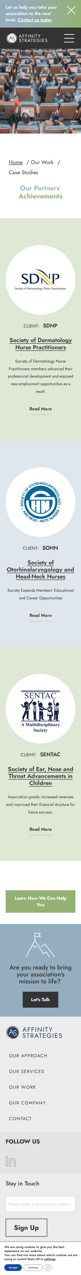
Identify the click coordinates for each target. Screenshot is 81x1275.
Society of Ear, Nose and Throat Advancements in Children (40, 776)
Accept (13, 1267)
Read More (40, 409)
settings (50, 1259)
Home (15, 162)
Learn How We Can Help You (41, 901)
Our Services (26, 1071)
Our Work (22, 1087)
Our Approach (28, 1056)
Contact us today (35, 20)
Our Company (27, 1103)
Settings (33, 1267)
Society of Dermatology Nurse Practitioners (40, 343)
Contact (20, 1118)
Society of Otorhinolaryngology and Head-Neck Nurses (40, 569)
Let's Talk (40, 999)
